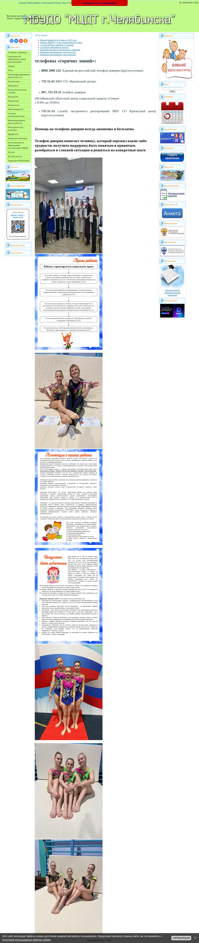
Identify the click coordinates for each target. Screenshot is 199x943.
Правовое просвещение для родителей (58, 55)
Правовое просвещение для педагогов (58, 52)
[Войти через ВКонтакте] (16, 41)
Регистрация (48, 2)
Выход (58, 2)
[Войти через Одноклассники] (25, 41)
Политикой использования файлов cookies (26, 940)
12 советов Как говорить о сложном (57, 45)
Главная (22, 2)
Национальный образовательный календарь (172, 292)
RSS (71, 2)
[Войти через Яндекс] (21, 41)
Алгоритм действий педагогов (54, 47)
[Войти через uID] (12, 41)
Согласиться (181, 938)
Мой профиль (34, 2)
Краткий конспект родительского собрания (60, 50)
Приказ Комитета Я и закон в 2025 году (58, 40)
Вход (65, 2)
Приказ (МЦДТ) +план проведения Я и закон (61, 42)
